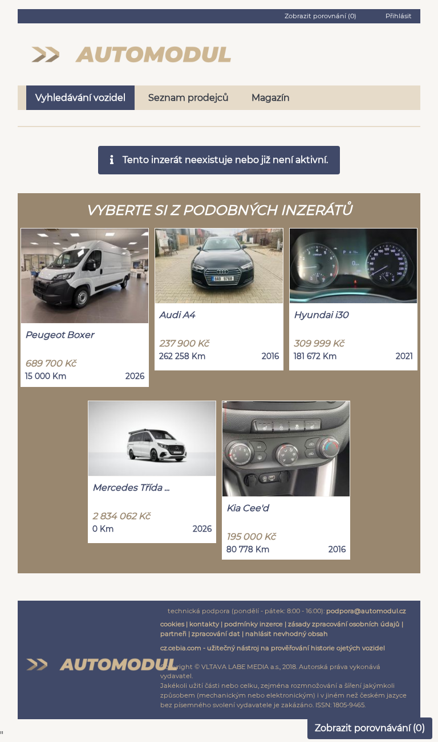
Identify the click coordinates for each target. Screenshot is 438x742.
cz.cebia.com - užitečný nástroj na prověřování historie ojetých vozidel (272, 648)
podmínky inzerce (253, 624)
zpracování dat (216, 634)
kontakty (204, 624)
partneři (173, 634)
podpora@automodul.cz (366, 611)
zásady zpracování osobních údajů (344, 624)
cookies (172, 624)
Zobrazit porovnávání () (370, 728)
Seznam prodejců (188, 97)
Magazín (271, 97)
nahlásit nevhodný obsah (286, 634)
